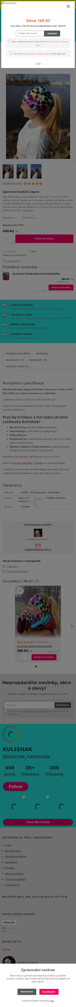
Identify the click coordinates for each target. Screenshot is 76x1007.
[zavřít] (68, 7)
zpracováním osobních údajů (37, 54)
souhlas (51, 975)
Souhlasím (48, 991)
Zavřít (38, 63)
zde (52, 1000)
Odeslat (52, 33)
